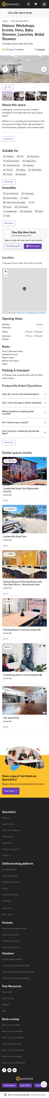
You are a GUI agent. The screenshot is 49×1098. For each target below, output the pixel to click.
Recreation (6, 901)
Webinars (6, 1005)
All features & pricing (10, 947)
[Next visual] (44, 69)
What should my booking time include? (18, 412)
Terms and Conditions (11, 830)
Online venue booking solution (14, 928)
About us (5, 818)
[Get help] (44, 1084)
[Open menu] (44, 4)
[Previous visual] (5, 69)
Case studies (7, 992)
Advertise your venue (10, 941)
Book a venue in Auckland (12, 1038)
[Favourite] (44, 459)
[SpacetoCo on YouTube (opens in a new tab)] (9, 1070)
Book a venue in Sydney (11, 1044)
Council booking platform (12, 959)
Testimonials (7, 843)
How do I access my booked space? (20, 394)
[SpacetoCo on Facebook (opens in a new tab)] (4, 1070)
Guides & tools (8, 998)
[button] (28, 4)
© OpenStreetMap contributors (35, 313)
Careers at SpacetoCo (10, 849)
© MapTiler (20, 313)
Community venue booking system (16, 966)
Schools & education (10, 895)
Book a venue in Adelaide (12, 1031)
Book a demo (7, 915)
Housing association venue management (18, 972)
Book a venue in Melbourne (13, 1050)
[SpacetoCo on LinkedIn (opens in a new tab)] (15, 1070)
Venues (5, 888)
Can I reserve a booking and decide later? (20, 432)
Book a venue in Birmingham (13, 1063)
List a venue (7, 908)
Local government (9, 869)
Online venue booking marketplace (16, 978)
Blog (4, 1011)
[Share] (40, 459)
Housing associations (10, 882)
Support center (8, 824)
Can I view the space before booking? (22, 403)
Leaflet (12, 313)
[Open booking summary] (36, 4)
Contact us (6, 856)
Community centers (10, 876)
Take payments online (10, 935)
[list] (24, 837)
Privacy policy (7, 837)
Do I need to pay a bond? (15, 422)
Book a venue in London (12, 1056)
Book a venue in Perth (11, 1025)
